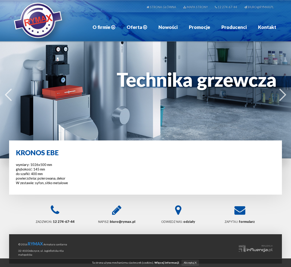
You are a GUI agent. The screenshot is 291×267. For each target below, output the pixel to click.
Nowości (168, 27)
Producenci (234, 27)
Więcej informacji (166, 262)
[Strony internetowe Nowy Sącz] (256, 246)
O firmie (102, 27)
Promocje (199, 27)
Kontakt (267, 27)
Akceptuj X (190, 262)
